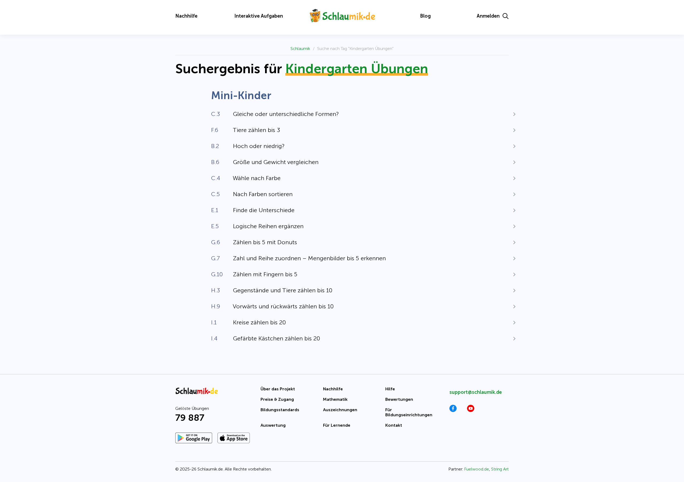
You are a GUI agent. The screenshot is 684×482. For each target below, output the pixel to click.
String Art (500, 469)
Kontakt (393, 425)
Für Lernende (336, 425)
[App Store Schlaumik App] (233, 438)
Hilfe (390, 388)
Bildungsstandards (280, 409)
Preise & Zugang (277, 399)
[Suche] (505, 16)
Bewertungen (399, 399)
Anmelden (488, 16)
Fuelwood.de (476, 469)
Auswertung (273, 425)
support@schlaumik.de (475, 392)
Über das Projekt (278, 388)
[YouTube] (470, 410)
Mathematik (335, 399)
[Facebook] (453, 410)
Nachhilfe (186, 16)
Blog (425, 16)
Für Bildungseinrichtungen (408, 412)
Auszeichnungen (340, 409)
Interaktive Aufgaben (258, 16)
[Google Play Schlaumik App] (193, 438)
